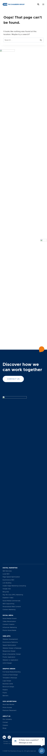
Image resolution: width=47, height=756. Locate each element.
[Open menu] (42, 4)
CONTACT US (13, 379)
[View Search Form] (38, 4)
